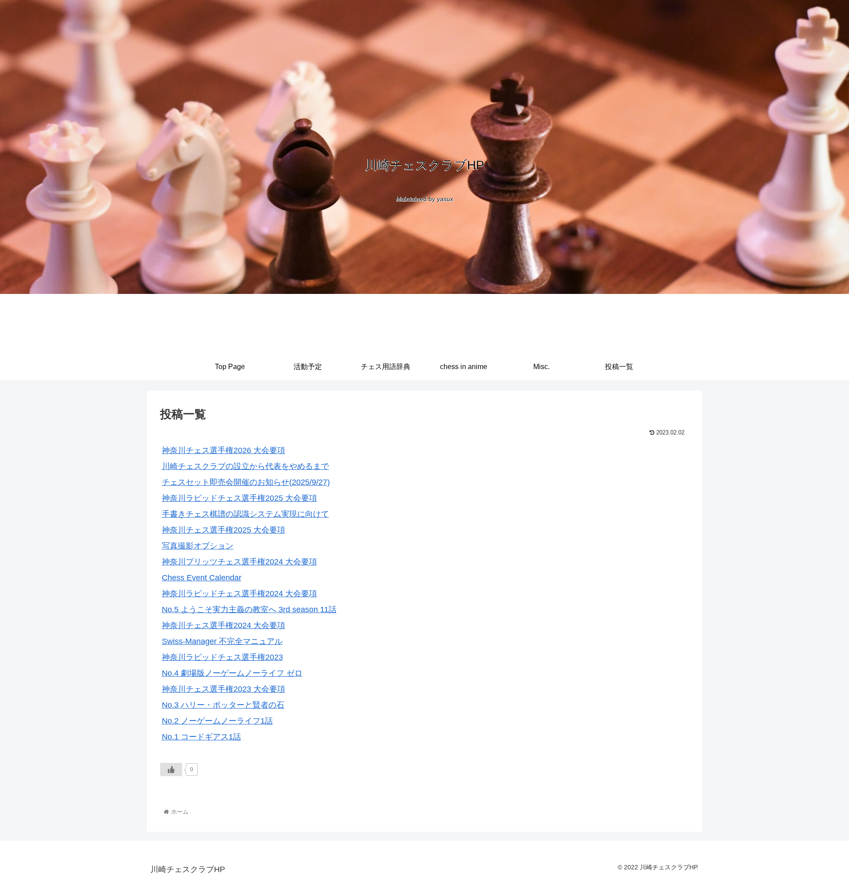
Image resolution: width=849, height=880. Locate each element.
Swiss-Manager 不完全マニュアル (222, 641)
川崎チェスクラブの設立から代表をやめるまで (245, 466)
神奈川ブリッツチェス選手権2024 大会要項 (239, 561)
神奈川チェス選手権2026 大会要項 (223, 450)
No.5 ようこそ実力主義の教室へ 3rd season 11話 (249, 609)
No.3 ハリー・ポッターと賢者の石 (223, 705)
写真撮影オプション (197, 545)
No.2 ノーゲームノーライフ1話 (217, 720)
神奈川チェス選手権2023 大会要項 (223, 689)
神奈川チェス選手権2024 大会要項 (223, 625)
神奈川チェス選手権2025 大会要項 (223, 530)
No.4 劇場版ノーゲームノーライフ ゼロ (232, 673)
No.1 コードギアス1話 (201, 736)
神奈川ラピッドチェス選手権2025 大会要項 (239, 498)
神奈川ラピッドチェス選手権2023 (222, 657)
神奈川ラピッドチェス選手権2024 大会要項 (239, 593)
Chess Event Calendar (201, 577)
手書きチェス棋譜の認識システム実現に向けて (245, 514)
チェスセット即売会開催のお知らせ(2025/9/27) (246, 482)
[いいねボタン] (171, 769)
